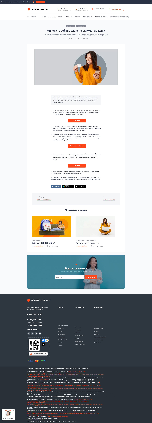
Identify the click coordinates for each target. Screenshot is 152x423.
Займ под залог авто (63, 325)
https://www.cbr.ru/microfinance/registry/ (58, 416)
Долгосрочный (61, 334)
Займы (44, 17)
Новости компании (81, 26)
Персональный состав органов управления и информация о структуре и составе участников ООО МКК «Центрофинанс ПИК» (59, 385)
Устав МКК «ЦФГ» (31, 374)
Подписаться (90, 277)
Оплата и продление (101, 17)
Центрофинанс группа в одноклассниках (32, 333)
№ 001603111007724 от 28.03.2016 (83, 399)
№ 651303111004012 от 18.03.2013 (77, 371)
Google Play (68, 186)
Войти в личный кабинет (77, 146)
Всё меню (33, 17)
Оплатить (77, 120)
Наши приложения (38, 353)
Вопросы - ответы (98, 328)
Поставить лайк (77, 39)
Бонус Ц (60, 17)
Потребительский (62, 340)
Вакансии (69, 17)
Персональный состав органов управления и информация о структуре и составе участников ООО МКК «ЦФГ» (55, 373)
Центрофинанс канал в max (40, 333)
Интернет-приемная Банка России (40, 415)
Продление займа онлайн (44, 199)
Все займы (60, 342)
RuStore (43, 340)
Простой (60, 331)
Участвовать (40, 2)
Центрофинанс (37, 9)
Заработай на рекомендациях (119, 17)
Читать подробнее (37, 246)
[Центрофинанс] (39, 300)
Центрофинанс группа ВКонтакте (28, 333)
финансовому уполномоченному (35, 419)
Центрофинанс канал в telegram (36, 333)
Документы (51, 17)
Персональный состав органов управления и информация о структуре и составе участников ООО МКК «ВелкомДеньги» (58, 401)
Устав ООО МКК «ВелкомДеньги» (36, 402)
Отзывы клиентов (79, 335)
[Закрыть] (13, 410)
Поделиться (57, 186)
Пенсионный (61, 337)
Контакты (77, 338)
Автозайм (77, 17)
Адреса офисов (87, 17)
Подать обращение (99, 8)
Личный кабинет (70, 26)
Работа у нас (78, 327)
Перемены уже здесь (109, 199)
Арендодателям (98, 340)
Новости (96, 331)
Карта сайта (97, 342)
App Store (80, 186)
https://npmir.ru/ (45, 379)
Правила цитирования (100, 337)
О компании (78, 330)
